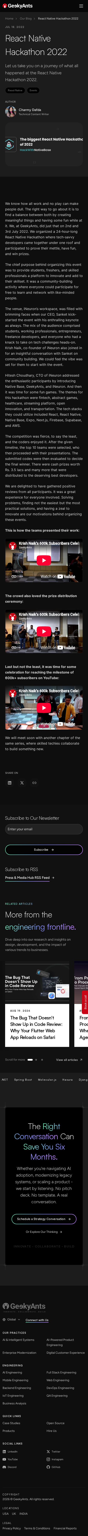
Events (33, 90)
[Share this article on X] (22, 782)
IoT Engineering (13, 1396)
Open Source (56, 1423)
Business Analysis (14, 1403)
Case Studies (11, 1423)
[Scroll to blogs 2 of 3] (36, 1059)
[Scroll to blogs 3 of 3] (42, 1059)
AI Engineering (12, 1372)
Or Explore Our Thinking (42, 1232)
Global (11, 1319)
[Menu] (81, 6)
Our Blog (26, 18)
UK (14, 1514)
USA (6, 1514)
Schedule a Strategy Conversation (41, 1219)
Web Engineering (58, 1380)
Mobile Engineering (15, 1380)
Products (9, 1431)
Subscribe (41, 850)
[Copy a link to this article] (34, 782)
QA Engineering (57, 1396)
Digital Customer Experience (66, 1353)
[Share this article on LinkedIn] (9, 782)
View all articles (67, 1060)
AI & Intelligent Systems (18, 1340)
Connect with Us (37, 1320)
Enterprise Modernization (19, 1353)
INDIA (23, 1514)
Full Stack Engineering (61, 1372)
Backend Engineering (17, 1388)
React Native (15, 90)
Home (9, 18)
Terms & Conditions (37, 1528)
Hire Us (52, 1431)
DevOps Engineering (60, 1388)
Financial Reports (65, 1528)
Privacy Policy (12, 1528)
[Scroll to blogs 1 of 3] (30, 1059)
